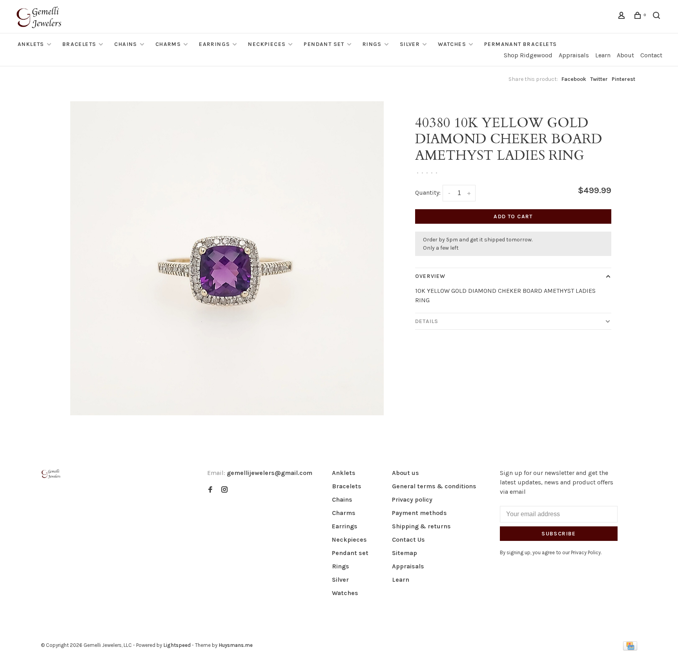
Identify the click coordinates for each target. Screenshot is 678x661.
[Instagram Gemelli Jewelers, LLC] (224, 490)
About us (405, 473)
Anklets (31, 44)
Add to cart (513, 216)
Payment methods (419, 513)
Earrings (214, 44)
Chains (125, 44)
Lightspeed (177, 645)
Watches (452, 44)
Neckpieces (267, 44)
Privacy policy (412, 499)
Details (426, 321)
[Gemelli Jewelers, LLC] (51, 474)
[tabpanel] (227, 258)
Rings (372, 44)
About (625, 55)
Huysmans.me (236, 645)
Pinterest (623, 79)
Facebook (573, 79)
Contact (651, 55)
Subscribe (558, 533)
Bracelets (79, 44)
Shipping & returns (421, 526)
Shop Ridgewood (528, 55)
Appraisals (574, 55)
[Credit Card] (630, 648)
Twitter (599, 79)
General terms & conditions (434, 486)
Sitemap (404, 553)
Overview (430, 276)
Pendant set (324, 44)
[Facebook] (210, 490)
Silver (410, 44)
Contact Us (408, 539)
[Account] (622, 16)
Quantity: (428, 192)
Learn (603, 55)
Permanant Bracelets (520, 44)
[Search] (657, 16)
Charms (168, 44)
